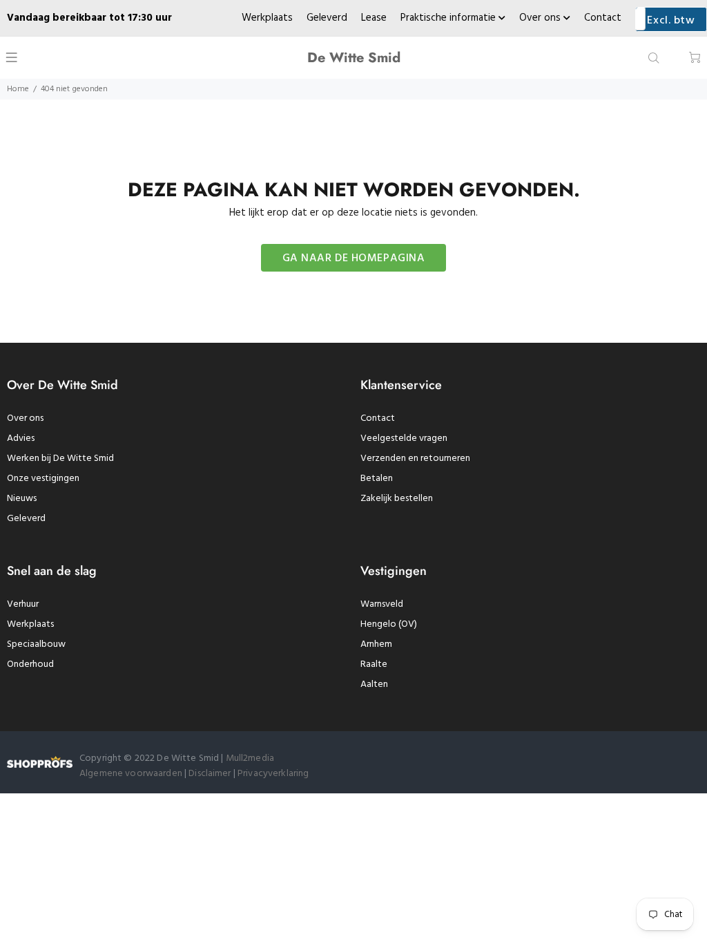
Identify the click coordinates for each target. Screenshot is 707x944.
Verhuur (23, 604)
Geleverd (327, 18)
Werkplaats (267, 18)
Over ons (541, 18)
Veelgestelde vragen (403, 438)
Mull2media (250, 758)
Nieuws (22, 499)
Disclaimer (210, 774)
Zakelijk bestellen (396, 499)
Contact (602, 18)
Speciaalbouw (36, 644)
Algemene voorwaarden (130, 774)
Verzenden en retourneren (415, 458)
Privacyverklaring (273, 774)
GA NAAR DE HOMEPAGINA (353, 258)
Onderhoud (30, 664)
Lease (374, 18)
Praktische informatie (449, 18)
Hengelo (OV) (388, 624)
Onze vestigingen (43, 479)
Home (18, 89)
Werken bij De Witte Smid (60, 458)
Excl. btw (671, 21)
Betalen (376, 479)
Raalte (373, 664)
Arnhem (376, 644)
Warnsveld (381, 604)
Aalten (374, 684)
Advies (21, 438)
